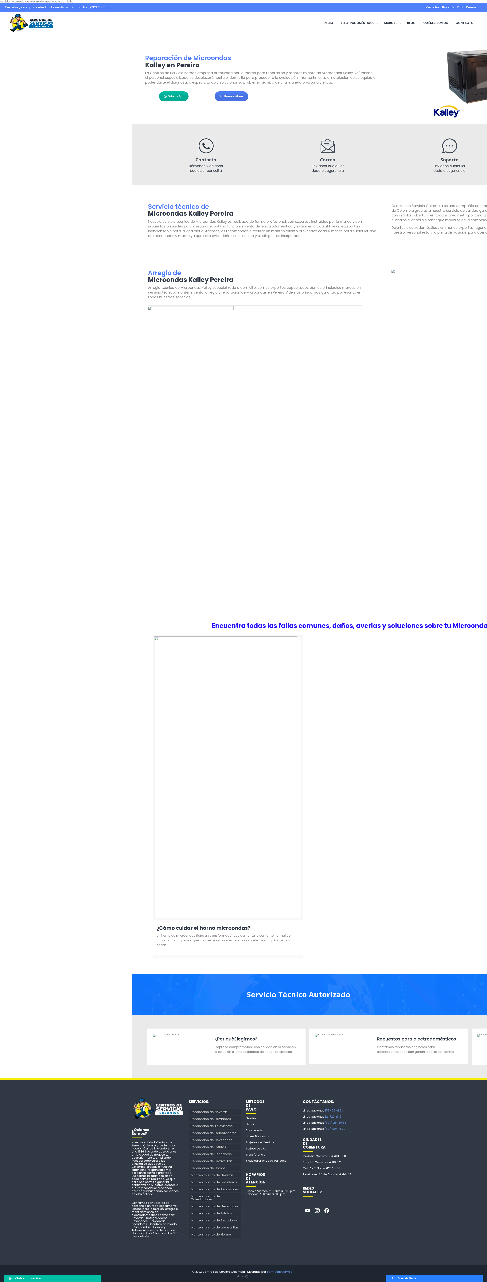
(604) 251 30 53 (335, 1123)
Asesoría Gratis (406, 1278)
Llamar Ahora (234, 96)
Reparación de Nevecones (211, 1140)
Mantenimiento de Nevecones (214, 1206)
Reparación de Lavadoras (211, 1119)
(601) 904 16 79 (335, 1129)
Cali (460, 7)
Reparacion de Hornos (208, 1168)
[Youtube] (307, 1210)
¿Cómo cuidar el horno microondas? (204, 928)
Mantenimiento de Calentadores (205, 1197)
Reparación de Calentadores (213, 1133)
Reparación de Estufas (208, 1147)
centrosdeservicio (279, 1272)
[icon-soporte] (449, 146)
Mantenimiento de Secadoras (214, 1220)
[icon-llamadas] (206, 146)
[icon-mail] (328, 146)
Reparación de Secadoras (211, 1154)
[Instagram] (317, 1210)
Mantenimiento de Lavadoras (214, 1182)
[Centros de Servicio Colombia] (31, 23)
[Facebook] (326, 1210)
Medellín (432, 7)
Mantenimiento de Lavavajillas (215, 1227)
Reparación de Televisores (212, 1126)
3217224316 (101, 7)
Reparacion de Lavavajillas (211, 1161)
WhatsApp (176, 96)
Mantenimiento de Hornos (211, 1234)
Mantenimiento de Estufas (211, 1213)
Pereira (471, 7)
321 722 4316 (333, 1117)
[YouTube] (242, 1277)
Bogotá (448, 7)
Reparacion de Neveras (209, 1112)
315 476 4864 (334, 1110)
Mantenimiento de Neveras (212, 1175)
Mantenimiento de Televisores (215, 1189)
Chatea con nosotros (28, 1278)
